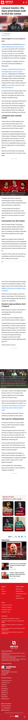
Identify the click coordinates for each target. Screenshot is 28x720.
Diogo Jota (18, 596)
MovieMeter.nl (4, 688)
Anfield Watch (4, 696)
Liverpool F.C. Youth (5, 611)
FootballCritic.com (5, 682)
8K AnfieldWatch (6, 710)
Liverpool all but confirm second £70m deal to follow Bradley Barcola (13, 629)
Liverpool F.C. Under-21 (6, 609)
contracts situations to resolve (10, 53)
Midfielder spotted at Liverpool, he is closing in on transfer (12, 625)
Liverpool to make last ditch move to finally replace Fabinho (12, 621)
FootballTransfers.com (6, 680)
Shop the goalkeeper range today (8, 529)
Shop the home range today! (20, 513)
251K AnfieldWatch (6, 703)
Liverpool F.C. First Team (6, 605)
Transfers (3, 591)
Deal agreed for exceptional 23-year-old (10, 618)
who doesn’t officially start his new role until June (13, 47)
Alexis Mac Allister (20, 598)
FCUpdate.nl (4, 684)
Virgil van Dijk (19, 589)
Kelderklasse (4, 694)
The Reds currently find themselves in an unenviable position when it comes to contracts (13, 71)
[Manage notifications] (24, 717)
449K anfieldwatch (6, 705)
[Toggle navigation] (26, 2)
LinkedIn (4, 674)
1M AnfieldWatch (6, 708)
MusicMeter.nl (4, 690)
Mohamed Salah (19, 591)
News (2, 589)
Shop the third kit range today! (20, 529)
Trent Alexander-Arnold (21, 593)
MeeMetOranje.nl (5, 698)
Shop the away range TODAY (8, 513)
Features (3, 593)
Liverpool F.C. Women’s (6, 607)
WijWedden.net (4, 692)
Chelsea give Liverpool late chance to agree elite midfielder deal (12, 633)
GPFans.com (4, 686)
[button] (23, 2)
